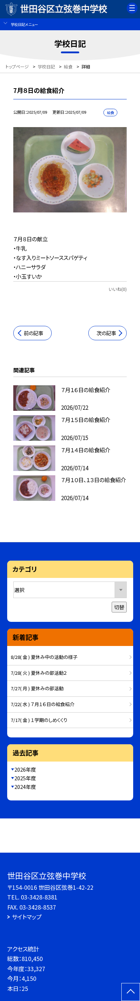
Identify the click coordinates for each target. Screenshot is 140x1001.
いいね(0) (117, 289)
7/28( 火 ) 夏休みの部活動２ (39, 672)
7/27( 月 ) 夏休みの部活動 (37, 688)
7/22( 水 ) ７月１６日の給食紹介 (42, 704)
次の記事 (106, 333)
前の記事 (33, 333)
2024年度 (25, 786)
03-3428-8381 (39, 897)
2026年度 (25, 769)
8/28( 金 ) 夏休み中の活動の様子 (44, 657)
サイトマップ (27, 916)
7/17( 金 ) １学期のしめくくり (39, 720)
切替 (119, 607)
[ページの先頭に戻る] (131, 992)
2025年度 (25, 778)
